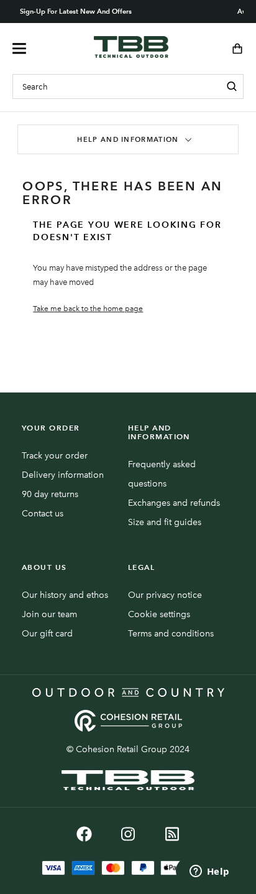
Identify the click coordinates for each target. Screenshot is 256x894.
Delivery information (63, 475)
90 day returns (50, 494)
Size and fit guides (164, 522)
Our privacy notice (165, 595)
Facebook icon (84, 834)
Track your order (55, 455)
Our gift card (47, 633)
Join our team (49, 614)
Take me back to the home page (88, 308)
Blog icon (172, 834)
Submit (232, 86)
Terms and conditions (171, 633)
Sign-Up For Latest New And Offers (76, 11)
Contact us (42, 513)
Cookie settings (159, 614)
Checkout (233, 48)
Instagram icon (128, 834)
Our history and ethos (65, 595)
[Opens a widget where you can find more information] (209, 872)
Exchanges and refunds (174, 503)
